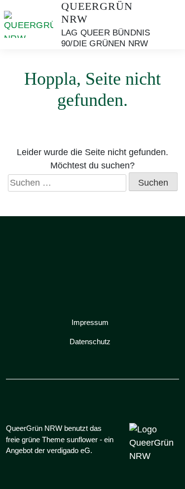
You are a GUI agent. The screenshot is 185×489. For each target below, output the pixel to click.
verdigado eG (68, 450)
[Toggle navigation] (168, 24)
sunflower (82, 439)
